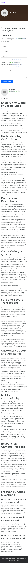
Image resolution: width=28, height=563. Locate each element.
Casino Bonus (14, 357)
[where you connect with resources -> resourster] (7, 2)
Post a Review (7, 81)
